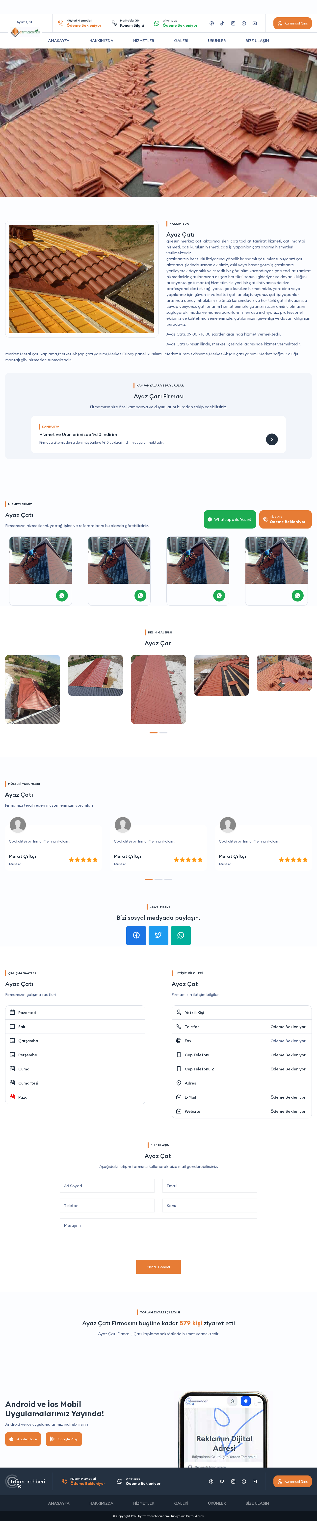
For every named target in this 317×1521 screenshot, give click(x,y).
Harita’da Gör (132, 23)
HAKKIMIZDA (101, 40)
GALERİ (181, 40)
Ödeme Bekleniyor (288, 1026)
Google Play (68, 1439)
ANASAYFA (59, 40)
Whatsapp (180, 23)
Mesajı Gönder (158, 1267)
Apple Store (27, 1439)
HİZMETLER (143, 40)
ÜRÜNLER (217, 40)
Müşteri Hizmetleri (84, 23)
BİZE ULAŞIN (257, 40)
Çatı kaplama (146, 1333)
